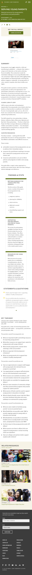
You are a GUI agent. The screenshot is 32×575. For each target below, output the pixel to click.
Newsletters (5, 558)
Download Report (16, 33)
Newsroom (5, 547)
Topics (4, 553)
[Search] (26, 2)
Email (3, 518)
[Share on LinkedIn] (7, 25)
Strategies (5, 550)
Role (3, 525)
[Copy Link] (2, 25)
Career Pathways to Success (8, 485)
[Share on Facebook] (5, 25)
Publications (20, 540)
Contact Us (5, 542)
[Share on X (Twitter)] (9, 25)
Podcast (19, 542)
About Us (4, 540)
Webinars (19, 545)
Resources (3, 6)
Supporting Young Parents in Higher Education (13, 504)
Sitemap (18, 553)
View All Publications (7, 447)
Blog (3, 555)
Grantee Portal (20, 555)
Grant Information (7, 545)
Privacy (18, 547)
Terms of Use (20, 550)
